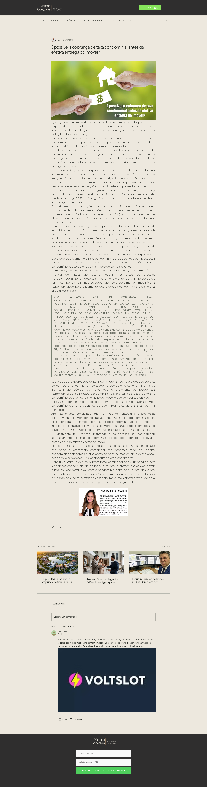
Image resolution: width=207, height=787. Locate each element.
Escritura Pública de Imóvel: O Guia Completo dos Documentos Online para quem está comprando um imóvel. (148, 581)
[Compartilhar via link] (52, 527)
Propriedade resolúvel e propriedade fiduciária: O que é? (56, 581)
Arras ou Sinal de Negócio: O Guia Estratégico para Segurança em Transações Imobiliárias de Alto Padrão (103, 581)
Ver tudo (166, 546)
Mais (132, 20)
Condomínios (117, 20)
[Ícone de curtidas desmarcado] (60, 719)
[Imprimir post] (59, 527)
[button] (150, 7)
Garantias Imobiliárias (94, 20)
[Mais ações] (154, 40)
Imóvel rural (72, 20)
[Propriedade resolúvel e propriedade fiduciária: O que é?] (57, 562)
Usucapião (55, 20)
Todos (40, 20)
